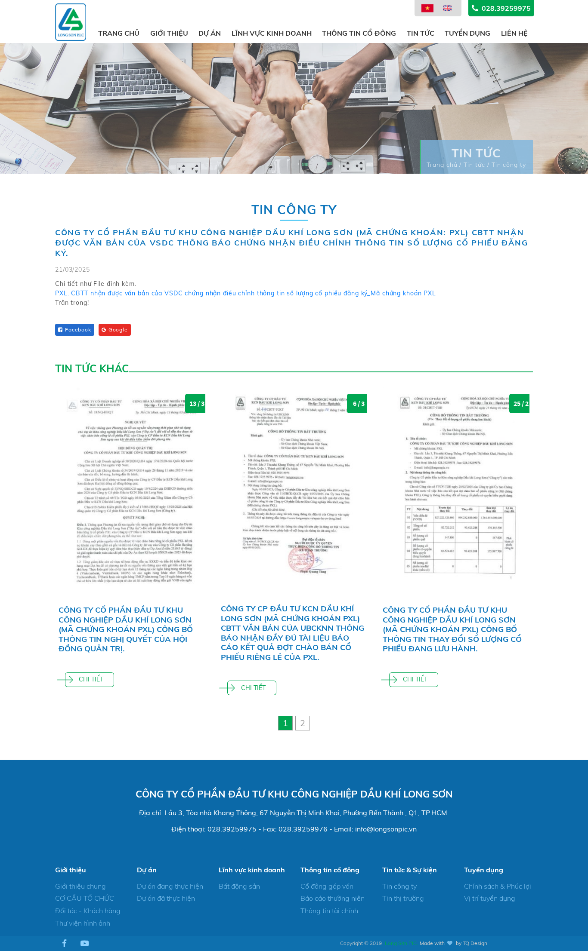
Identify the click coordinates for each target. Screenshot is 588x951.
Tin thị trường (403, 898)
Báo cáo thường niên (332, 898)
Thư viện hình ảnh (82, 923)
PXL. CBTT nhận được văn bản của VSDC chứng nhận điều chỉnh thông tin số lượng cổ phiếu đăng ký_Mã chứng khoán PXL (245, 293)
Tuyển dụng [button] (467, 33)
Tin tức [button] (420, 33)
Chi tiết (91, 679)
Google (118, 329)
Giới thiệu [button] (169, 33)
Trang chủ (118, 33)
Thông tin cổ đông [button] (359, 33)
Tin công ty (399, 886)
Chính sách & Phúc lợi (497, 886)
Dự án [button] (209, 33)
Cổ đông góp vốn (326, 886)
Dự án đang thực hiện (170, 886)
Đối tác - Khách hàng (88, 910)
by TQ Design (471, 943)
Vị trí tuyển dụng (489, 898)
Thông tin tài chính (329, 910)
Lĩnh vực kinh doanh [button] (272, 33)
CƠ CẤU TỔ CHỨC (84, 898)
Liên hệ (514, 33)
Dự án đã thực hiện (166, 898)
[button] (285, 723)
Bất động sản (239, 886)
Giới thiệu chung (80, 886)
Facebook (78, 329)
